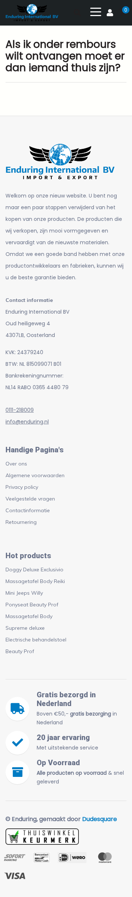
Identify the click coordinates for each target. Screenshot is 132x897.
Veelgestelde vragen (30, 498)
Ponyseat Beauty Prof (32, 604)
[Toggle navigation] (95, 11)
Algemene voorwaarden (35, 475)
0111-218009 (20, 410)
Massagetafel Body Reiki (35, 581)
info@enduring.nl (27, 421)
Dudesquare (99, 819)
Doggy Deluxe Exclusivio (34, 569)
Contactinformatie (28, 510)
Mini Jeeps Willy (24, 593)
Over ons (16, 463)
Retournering (21, 522)
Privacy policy (22, 487)
